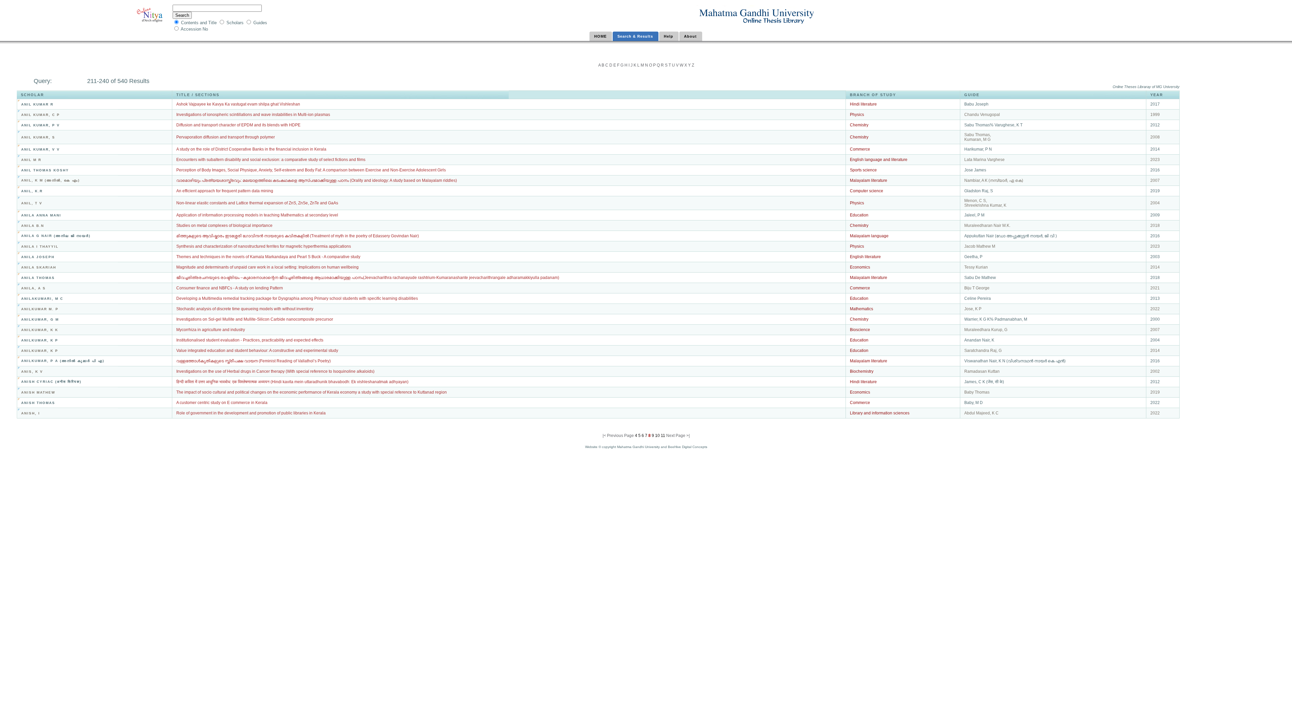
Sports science (863, 170)
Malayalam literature (868, 180)
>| (688, 435)
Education (859, 215)
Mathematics (861, 309)
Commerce (860, 149)
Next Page (676, 435)
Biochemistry (861, 371)
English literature (865, 256)
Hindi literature (863, 104)
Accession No (195, 29)
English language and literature (878, 159)
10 (657, 435)
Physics (857, 114)
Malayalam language (869, 236)
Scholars (235, 22)
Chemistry (859, 125)
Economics (860, 267)
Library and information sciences (879, 413)
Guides (260, 22)
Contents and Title (199, 22)
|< (605, 435)
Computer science (866, 191)
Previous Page (620, 435)
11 (662, 435)
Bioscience (860, 329)
